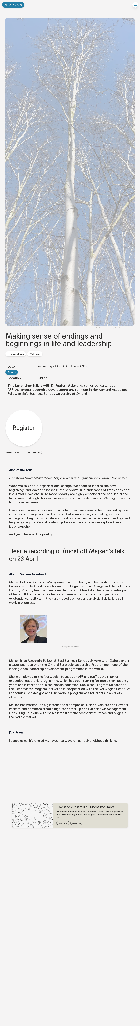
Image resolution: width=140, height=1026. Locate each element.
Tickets (12, 372)
